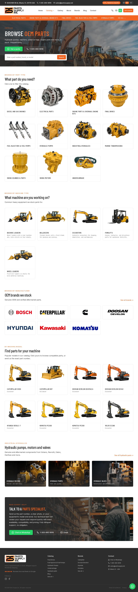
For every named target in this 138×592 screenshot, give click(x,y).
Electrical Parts (19, 18)
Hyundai (80, 565)
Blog (85, 10)
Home (40, 10)
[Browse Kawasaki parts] (52, 328)
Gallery (60, 10)
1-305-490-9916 (45, 3)
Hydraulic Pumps (107, 18)
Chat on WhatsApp (22, 532)
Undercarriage (52, 568)
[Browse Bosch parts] (20, 312)
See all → (50, 576)
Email (66, 532)
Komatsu (80, 568)
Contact (93, 10)
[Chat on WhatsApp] (120, 10)
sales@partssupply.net (64, 3)
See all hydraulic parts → (123, 455)
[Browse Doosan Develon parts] (117, 312)
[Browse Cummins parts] (85, 312)
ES (131, 3)
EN (129, 587)
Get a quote (128, 10)
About (69, 10)
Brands (77, 10)
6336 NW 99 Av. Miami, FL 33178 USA (21, 3)
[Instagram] (6, 579)
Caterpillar (81, 560)
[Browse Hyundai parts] (20, 328)
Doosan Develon (83, 562)
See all (122, 18)
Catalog (49, 10)
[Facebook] (9, 579)
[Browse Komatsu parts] (85, 328)
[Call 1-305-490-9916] (112, 10)
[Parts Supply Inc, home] (14, 10)
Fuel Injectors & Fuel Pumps (86, 18)
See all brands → (127, 300)
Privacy (124, 587)
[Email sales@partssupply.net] (116, 10)
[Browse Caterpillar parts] (52, 312)
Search (61, 57)
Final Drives (66, 18)
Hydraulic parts (52, 571)
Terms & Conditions (115, 587)
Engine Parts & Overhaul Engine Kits (44, 18)
